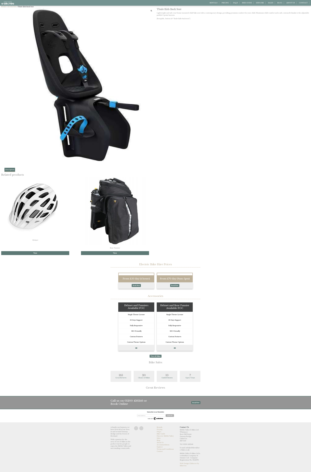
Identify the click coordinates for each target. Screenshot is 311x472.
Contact (303, 3)
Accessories (11, 7)
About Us (290, 3)
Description (9, 170)
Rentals (213, 3)
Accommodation (163, 445)
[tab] (9, 170)
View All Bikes (156, 356)
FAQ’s (235, 3)
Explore (260, 3)
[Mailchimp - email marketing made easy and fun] (155, 418)
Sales (270, 3)
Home (3, 7)
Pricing (225, 3)
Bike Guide (247, 3)
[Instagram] (141, 428)
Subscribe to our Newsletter (155, 412)
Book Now (136, 285)
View (35, 253)
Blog (279, 3)
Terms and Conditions (165, 449)
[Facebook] (136, 428)
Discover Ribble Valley (165, 436)
